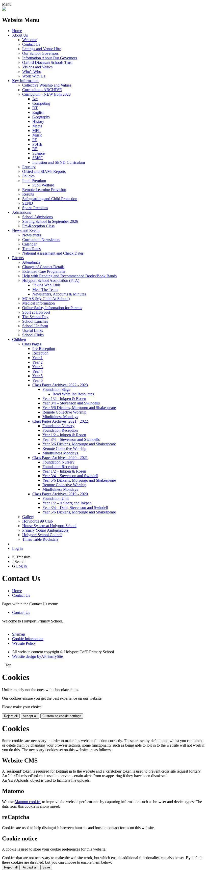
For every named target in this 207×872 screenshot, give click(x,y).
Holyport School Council (42, 535)
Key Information (25, 80)
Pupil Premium (34, 180)
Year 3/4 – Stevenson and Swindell (70, 476)
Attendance (31, 262)
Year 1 (37, 358)
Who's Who (31, 71)
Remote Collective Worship (64, 412)
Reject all (11, 716)
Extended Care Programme (43, 271)
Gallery (28, 516)
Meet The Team (45, 289)
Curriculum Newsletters (41, 239)
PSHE (37, 144)
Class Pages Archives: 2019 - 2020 (60, 494)
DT (35, 108)
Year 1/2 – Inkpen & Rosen (64, 398)
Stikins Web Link (46, 285)
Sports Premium (35, 208)
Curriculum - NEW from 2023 (46, 94)
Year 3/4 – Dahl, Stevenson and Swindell (75, 507)
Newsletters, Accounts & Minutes (59, 294)
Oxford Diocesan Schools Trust (47, 62)
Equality (29, 167)
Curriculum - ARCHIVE (42, 90)
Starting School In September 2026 (50, 221)
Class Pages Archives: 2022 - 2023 (60, 385)
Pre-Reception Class (38, 226)
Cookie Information (27, 639)
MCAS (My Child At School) (46, 298)
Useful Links (32, 330)
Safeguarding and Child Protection (49, 199)
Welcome (29, 40)
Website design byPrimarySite (37, 656)
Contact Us (31, 44)
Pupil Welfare (43, 185)
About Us (20, 35)
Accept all (30, 716)
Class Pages (31, 344)
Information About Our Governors (49, 58)
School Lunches (35, 321)
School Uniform (35, 326)
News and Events (26, 230)
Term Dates (31, 249)
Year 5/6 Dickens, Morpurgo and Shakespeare (79, 407)
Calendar (29, 244)
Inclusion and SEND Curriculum (58, 162)
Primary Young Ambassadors (45, 530)
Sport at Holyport (36, 312)
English (38, 112)
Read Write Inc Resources (73, 394)
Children (19, 339)
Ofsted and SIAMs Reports (44, 171)
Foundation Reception (60, 430)
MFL (36, 130)
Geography (41, 117)
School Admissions (37, 217)
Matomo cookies (28, 802)
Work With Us (33, 76)
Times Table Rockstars (40, 539)
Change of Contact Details (43, 267)
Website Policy (24, 643)
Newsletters (31, 235)
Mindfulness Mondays (60, 417)
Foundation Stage (56, 389)
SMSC (37, 158)
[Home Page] (4, 9)
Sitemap (18, 634)
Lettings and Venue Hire (41, 49)
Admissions (21, 212)
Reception (40, 353)
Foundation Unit (55, 498)
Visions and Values (37, 67)
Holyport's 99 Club (37, 521)
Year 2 (37, 362)
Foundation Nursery (58, 426)
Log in (17, 548)
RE (35, 149)
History (38, 121)
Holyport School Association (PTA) (50, 280)
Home (17, 31)
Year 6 (37, 380)
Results (28, 194)
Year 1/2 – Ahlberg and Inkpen (67, 503)
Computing (41, 103)
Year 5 (37, 376)
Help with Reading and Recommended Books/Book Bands (69, 276)
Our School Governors (40, 53)
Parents (18, 258)
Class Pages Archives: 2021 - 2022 (60, 421)
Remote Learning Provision (44, 189)
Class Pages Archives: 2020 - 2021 (60, 457)
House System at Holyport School (49, 526)
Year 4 (37, 371)
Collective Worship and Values (46, 85)
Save (46, 867)
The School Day (35, 317)
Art (35, 99)
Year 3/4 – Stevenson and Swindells (71, 403)
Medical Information (38, 303)
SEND (27, 203)
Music (37, 135)
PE (34, 140)
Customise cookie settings (61, 716)
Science (38, 153)
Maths (37, 126)
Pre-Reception (43, 348)
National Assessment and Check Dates (53, 253)
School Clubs (33, 335)
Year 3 (37, 367)
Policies (28, 176)
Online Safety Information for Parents (52, 308)
